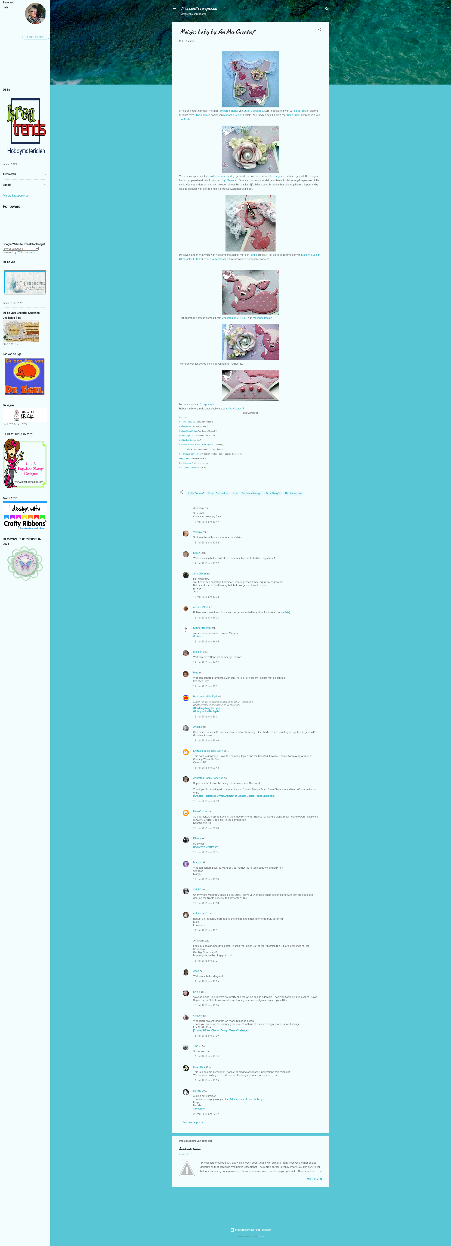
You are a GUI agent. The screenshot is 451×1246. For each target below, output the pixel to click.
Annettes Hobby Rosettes (208, 777)
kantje (254, 254)
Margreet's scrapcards (199, 8)
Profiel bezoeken (35, 37)
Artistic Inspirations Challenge (246, 1099)
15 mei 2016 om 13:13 (206, 1056)
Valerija (197, 532)
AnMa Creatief (234, 408)
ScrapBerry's (273, 493)
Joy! (235, 493)
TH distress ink (293, 493)
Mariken (197, 651)
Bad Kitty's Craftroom (205, 847)
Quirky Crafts (184, 449)
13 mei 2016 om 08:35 (206, 852)
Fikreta (197, 838)
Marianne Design (232, 115)
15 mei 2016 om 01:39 (206, 1035)
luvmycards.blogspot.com (208, 750)
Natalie (197, 1090)
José (196, 970)
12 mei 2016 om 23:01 (206, 716)
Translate (29, 252)
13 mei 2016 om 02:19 (206, 801)
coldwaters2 (200, 913)
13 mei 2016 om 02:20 (206, 828)
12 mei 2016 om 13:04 (206, 596)
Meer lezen (314, 1179)
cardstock (300, 110)
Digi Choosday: (185, 463)
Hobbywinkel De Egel (187, 422)
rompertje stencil (228, 110)
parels (187, 404)
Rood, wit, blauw (189, 1149)
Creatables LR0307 (191, 259)
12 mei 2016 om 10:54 (206, 542)
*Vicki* (197, 889)
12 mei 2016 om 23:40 (206, 740)
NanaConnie (200, 811)
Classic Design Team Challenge (195, 444)
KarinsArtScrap (202, 627)
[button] (320, 30)
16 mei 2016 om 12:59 (206, 1080)
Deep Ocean (184, 458)
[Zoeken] (327, 9)
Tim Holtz (184, 119)
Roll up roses (217, 176)
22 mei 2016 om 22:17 (206, 1114)
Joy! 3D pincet (229, 180)
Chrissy (197, 1015)
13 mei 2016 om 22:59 (206, 981)
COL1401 (242, 317)
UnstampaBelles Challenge (190, 454)
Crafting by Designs (187, 426)
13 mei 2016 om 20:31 (206, 930)
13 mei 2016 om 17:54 (206, 903)
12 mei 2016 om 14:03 (206, 617)
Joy (232, 176)
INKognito (199, 1108)
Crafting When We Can (188, 431)
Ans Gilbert (200, 573)
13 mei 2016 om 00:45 (206, 767)
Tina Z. (197, 1046)
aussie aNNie (200, 607)
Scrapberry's (207, 404)
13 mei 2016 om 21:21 (206, 960)
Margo (197, 862)
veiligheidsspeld (221, 259)
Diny (195, 672)
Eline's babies (202, 115)
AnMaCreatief (196, 493)
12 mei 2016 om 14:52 (206, 662)
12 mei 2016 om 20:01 (206, 686)
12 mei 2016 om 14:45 (206, 641)
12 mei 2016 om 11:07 (206, 563)
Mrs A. (197, 552)
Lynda (196, 991)
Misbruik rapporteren (16, 195)
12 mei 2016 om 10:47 (206, 521)
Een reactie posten (193, 1122)
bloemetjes (276, 176)
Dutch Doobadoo (253, 110)
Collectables (229, 317)
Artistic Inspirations (187, 436)
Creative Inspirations (187, 468)
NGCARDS (199, 1066)
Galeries (261, 1237)
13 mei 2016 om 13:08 (206, 879)
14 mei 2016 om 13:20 (206, 1005)
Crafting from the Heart (188, 440)
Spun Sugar (293, 115)
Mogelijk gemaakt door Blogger (252, 1229)
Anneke (197, 726)
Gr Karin (197, 636)
